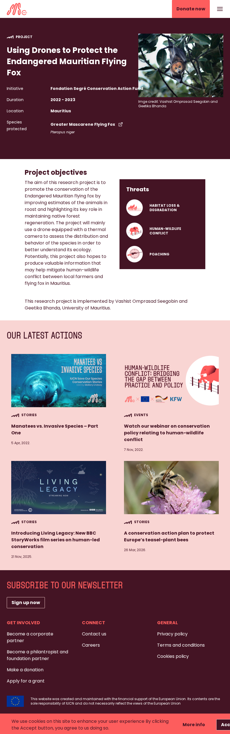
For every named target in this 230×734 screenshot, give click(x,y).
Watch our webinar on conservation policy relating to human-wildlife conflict (167, 433)
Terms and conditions (181, 645)
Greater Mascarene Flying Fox (82, 124)
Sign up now (26, 602)
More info (194, 724)
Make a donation (25, 670)
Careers (91, 645)
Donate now (190, 9)
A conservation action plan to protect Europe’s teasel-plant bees (169, 536)
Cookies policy (173, 656)
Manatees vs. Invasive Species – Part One (54, 429)
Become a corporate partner (30, 637)
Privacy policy (172, 634)
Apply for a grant (26, 681)
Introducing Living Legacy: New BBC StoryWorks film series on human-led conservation (55, 540)
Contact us (94, 634)
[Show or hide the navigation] (220, 9)
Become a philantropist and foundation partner (37, 655)
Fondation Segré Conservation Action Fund (96, 88)
